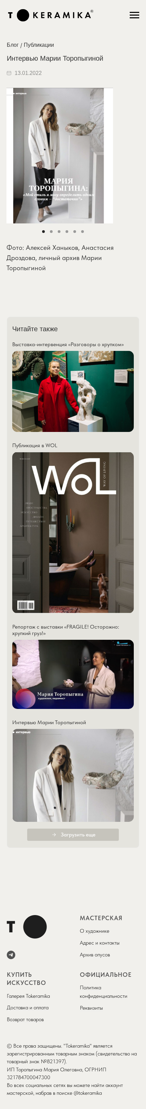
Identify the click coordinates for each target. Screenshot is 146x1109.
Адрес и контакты (100, 942)
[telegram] (11, 955)
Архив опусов (95, 954)
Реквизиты (91, 1008)
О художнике (94, 931)
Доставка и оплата (28, 1007)
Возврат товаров (25, 1019)
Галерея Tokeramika (28, 996)
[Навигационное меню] (134, 15)
